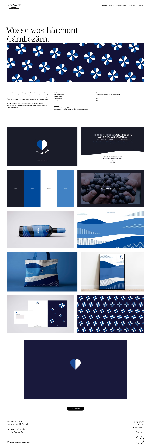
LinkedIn (140, 424)
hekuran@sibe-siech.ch (18, 429)
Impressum (138, 427)
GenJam (140, 432)
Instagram (139, 422)
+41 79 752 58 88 (15, 432)
